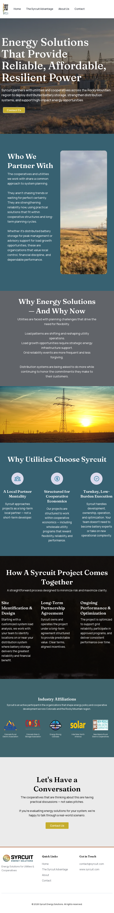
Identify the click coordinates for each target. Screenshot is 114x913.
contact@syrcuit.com (91, 864)
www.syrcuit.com (89, 869)
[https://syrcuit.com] (5, 9)
